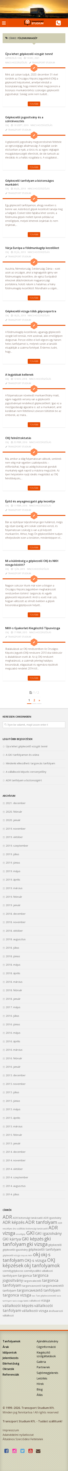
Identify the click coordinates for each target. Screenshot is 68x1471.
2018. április (13, 973)
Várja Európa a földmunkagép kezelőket (32, 248)
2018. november (16, 922)
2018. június (13, 956)
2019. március (14, 888)
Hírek (40, 1384)
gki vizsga (37, 1244)
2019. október (14, 837)
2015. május (13, 1109)
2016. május (13, 1032)
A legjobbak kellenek (19, 375)
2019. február (14, 896)
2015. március (14, 1126)
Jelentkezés (10, 1358)
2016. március (14, 1049)
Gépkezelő (10, 58)
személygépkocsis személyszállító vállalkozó (28, 1270)
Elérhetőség (11, 1363)
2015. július (12, 1092)
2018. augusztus (16, 939)
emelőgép (20, 1234)
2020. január (13, 820)
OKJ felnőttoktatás (18, 438)
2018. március (14, 981)
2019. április (13, 879)
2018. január (13, 998)
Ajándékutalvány (47, 1341)
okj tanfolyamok (42, 1265)
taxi (33, 1295)
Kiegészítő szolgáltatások (46, 1354)
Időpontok (10, 1352)
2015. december (16, 1075)
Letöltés (42, 1378)
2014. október (14, 1169)
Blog (40, 1389)
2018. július (12, 947)
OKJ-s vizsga (35, 1260)
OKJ (20, 58)
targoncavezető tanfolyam (38, 1290)
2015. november (16, 1084)
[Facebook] (7, 1451)
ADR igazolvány (52, 1217)
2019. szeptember (17, 845)
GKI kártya (12, 1239)
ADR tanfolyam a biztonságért (24, 780)
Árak (6, 1347)
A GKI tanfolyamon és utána (22, 754)
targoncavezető (31, 1285)
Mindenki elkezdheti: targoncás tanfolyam (30, 763)
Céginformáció (46, 1347)
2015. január (13, 1143)
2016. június (13, 1024)
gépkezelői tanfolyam (44, 1249)
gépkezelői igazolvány (15, 1249)
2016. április (13, 1041)
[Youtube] (31, 1451)
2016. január (13, 1066)
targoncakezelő (32, 1280)
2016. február (14, 1058)
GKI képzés (33, 1239)
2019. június (13, 862)
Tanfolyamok (11, 1341)
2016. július (12, 1015)
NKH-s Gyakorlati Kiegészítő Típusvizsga (32, 628)
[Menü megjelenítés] (4, 22)
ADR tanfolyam (41, 1222)
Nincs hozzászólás (16, 62)
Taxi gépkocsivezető (46, 1295)
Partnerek (43, 1367)
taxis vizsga (18, 1300)
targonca (25, 1275)
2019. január (13, 905)
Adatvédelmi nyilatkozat (18, 1435)
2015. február (14, 1134)
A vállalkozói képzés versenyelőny (26, 771)
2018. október (14, 930)
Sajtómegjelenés (47, 1373)
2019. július (12, 854)
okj (36, 1254)
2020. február (14, 811)
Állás (40, 1395)
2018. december (16, 913)
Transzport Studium (43, 62)
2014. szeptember (17, 1177)
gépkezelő (55, 1245)
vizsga (45, 1300)
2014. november (16, 1160)
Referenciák (11, 1374)
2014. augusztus (16, 1186)
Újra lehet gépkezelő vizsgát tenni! (29, 54)
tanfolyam (10, 1276)
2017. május (13, 1007)
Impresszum (11, 1430)
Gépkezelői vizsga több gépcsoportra (30, 311)
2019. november (16, 828)
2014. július (12, 1194)
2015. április (13, 1117)
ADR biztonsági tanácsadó (28, 1217)
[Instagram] (15, 1451)
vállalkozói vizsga (35, 1310)
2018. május (13, 964)
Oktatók (8, 1369)
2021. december (16, 803)
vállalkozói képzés (18, 1305)
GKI (30, 1232)
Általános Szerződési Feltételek (23, 1439)
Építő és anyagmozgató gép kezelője (30, 501)
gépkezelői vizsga (11, 1255)
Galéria (41, 1362)
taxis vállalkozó (32, 1300)
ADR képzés (14, 1222)
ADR (7, 1217)
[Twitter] (23, 1451)
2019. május (13, 871)
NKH (30, 1255)
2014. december (16, 1151)
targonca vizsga (17, 1295)
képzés (24, 1255)
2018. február (14, 990)
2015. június (13, 1101)
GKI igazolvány (48, 1233)
